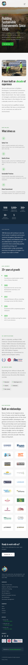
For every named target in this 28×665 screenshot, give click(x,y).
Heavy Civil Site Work (7, 584)
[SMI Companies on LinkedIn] (7, 636)
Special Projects (5, 591)
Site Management (6, 593)
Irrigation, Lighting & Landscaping (10, 586)
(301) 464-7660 (8, 621)
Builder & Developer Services (9, 595)
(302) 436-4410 (8, 625)
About (3, 608)
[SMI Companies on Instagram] (5, 636)
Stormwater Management (8, 599)
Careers (4, 610)
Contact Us (7, 554)
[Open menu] (24, 3)
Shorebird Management (15, 649)
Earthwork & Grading (7, 589)
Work (3, 606)
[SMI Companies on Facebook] (2, 636)
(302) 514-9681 (8, 629)
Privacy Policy (5, 659)
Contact (4, 612)
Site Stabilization (6, 597)
